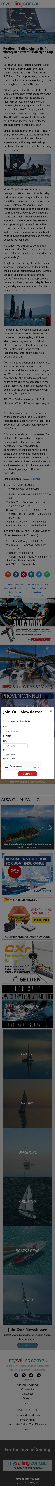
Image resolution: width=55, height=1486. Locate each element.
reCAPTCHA (9, 758)
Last (5, 749)
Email (6, 726)
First (5, 741)
